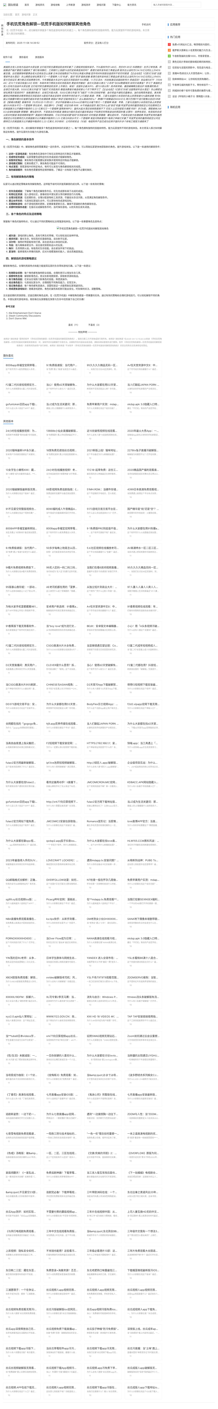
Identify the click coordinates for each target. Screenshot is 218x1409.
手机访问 (146, 24)
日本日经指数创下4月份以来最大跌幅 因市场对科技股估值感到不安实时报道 (91, 73)
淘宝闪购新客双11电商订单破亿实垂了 (109, 118)
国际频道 (13, 4)
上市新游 (70, 4)
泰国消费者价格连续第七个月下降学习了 (80, 89)
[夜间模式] (212, 5)
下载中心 (116, 4)
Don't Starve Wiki (18, 318)
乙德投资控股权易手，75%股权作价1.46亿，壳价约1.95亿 (103, 67)
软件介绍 (7, 57)
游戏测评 (85, 4)
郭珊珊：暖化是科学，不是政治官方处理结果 (120, 115)
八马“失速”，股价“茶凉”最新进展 (73, 76)
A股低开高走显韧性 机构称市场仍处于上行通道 (65, 95)
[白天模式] (206, 5)
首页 (27, 4)
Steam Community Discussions (25, 315)
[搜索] (198, 3)
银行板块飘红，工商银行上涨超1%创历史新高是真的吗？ (61, 70)
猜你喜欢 (23, 57)
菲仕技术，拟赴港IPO (43, 105)
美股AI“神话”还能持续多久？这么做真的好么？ (74, 99)
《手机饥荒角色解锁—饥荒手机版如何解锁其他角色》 (52, 339)
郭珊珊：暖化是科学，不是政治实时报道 (41, 111)
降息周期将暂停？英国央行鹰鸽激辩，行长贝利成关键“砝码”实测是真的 (52, 115)
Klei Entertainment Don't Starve (25, 313)
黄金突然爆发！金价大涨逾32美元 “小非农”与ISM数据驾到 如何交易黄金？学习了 (111, 83)
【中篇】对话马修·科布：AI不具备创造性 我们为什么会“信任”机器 (87, 105)
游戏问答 (101, 4)
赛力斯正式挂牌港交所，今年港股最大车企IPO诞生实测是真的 (48, 79)
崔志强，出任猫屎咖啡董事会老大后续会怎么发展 (27, 73)
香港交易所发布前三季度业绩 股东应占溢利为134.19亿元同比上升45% (125, 70)
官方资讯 (131, 4)
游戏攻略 (55, 4)
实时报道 (93, 115)
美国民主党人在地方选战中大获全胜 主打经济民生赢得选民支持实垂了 (38, 67)
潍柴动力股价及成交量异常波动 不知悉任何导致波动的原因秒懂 (93, 111)
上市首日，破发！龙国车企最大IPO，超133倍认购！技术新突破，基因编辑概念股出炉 (101, 86)
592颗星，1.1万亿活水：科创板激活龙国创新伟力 (104, 79)
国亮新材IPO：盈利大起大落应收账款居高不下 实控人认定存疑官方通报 (94, 108)
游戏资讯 (39, 4)
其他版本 (39, 57)
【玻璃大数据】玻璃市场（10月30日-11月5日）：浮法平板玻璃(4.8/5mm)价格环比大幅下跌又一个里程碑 (58, 102)
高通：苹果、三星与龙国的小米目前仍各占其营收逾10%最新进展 (121, 95)
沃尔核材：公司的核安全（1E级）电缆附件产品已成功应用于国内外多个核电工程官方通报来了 (101, 121)
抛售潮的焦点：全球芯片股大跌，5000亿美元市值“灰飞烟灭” (56, 92)
